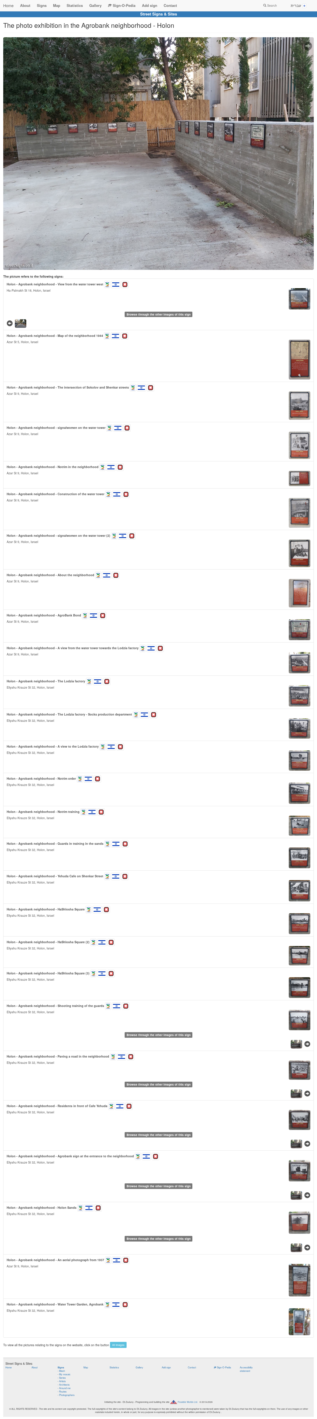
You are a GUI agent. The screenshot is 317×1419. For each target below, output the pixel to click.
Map (56, 5)
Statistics (75, 5)
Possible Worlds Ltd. (188, 1401)
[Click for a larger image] (158, 153)
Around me (65, 1388)
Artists (62, 1381)
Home (8, 5)
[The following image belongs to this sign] (308, 46)
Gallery (95, 5)
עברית (296, 5)
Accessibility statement (246, 1369)
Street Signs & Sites (158, 14)
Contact (170, 5)
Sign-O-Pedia (123, 5)
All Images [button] (118, 1345)
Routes (63, 1391)
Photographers (67, 1395)
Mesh (62, 1370)
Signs (42, 5)
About (25, 5)
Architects (64, 1384)
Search (271, 5)
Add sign (149, 5)
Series (62, 1377)
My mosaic (65, 1374)
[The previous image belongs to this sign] (10, 323)
